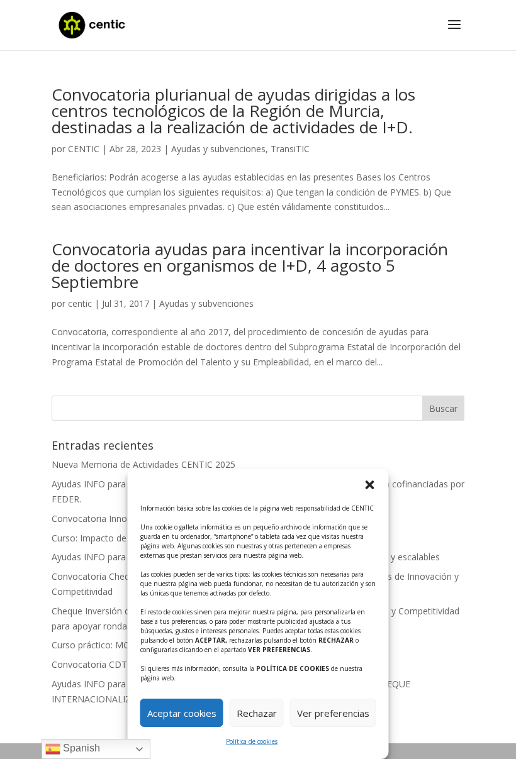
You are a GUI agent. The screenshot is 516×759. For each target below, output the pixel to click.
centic (80, 303)
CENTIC (83, 149)
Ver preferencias (333, 713)
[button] (370, 485)
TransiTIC (290, 149)
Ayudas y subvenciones (218, 149)
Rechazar (257, 713)
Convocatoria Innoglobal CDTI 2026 (125, 518)
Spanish (80, 748)
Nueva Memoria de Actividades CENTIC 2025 (143, 464)
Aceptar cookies (181, 713)
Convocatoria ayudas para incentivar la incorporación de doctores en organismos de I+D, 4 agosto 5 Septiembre (250, 265)
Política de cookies (252, 741)
